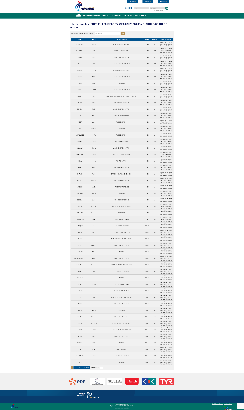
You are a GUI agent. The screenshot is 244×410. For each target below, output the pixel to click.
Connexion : (129, 8)
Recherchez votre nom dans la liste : (82, 33)
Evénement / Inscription (91, 16)
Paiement (154, 39)
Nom (79, 39)
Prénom (94, 39)
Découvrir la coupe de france (135, 16)
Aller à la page (95, 367)
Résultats (105, 16)
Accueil (78, 15)
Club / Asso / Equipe (121, 39)
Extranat (163, 1)
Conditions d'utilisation (217, 404)
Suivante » (86, 367)
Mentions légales (228, 404)
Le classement (117, 16)
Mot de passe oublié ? (159, 10)
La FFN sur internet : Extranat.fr (88, 395)
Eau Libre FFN (84, 6)
